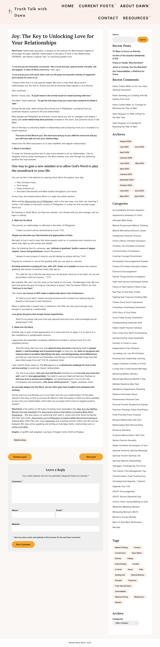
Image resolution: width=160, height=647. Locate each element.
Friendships (117, 307)
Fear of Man (134, 292)
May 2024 (124, 196)
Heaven (129, 327)
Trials (130, 476)
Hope (130, 338)
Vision (123, 501)
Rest (128, 425)
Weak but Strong (121, 597)
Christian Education (136, 241)
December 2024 (127, 180)
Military (126, 374)
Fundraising (129, 307)
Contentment (120, 553)
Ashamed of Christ (133, 215)
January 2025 (126, 174)
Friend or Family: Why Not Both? (127, 63)
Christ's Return (119, 241)
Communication (119, 251)
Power (130, 569)
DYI (122, 266)
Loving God (118, 368)
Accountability (119, 210)
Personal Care (132, 399)
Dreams (116, 266)
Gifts (114, 312)
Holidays (138, 327)
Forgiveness (136, 302)
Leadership (131, 358)
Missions (128, 379)
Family (145, 281)
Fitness (115, 302)
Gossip (128, 317)
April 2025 (124, 169)
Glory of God (124, 312)
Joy (124, 353)
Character (128, 235)
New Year (134, 384)
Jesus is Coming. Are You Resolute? (129, 67)
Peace (134, 394)
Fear (114, 292)
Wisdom (136, 507)
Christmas (140, 246)
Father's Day (140, 287)
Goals (133, 312)
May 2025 (139, 163)
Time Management (133, 471)
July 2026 (124, 147)
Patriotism (126, 394)
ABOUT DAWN (134, 6)
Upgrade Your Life (121, 486)
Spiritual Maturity (120, 460)
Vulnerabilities (120, 591)
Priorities (122, 414)
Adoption (140, 210)
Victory (115, 501)
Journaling (117, 353)
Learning (141, 358)
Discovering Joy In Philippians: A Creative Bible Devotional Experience (64, 418)
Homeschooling (119, 338)
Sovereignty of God (138, 445)
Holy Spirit (129, 333)
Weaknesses (139, 597)
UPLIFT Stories (119, 496)
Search (115, 34)
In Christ (125, 343)
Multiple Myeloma (120, 384)
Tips (144, 471)
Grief (139, 322)
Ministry (134, 374)
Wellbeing (127, 507)
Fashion (130, 287)
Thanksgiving (129, 466)
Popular (144, 404)
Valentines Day (134, 496)
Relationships (20, 440)
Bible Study (127, 220)
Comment (17, 481)
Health (122, 327)
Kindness (139, 353)
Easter (127, 266)
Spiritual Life (134, 455)
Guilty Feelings (120, 564)
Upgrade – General (136, 481)
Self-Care (139, 435)
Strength (118, 580)
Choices (137, 235)
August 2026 (125, 141)
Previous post (19, 457)
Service (123, 440)
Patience (116, 394)
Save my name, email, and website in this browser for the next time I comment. (47, 537)
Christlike (130, 246)
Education (135, 266)
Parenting (140, 389)
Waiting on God (140, 501)
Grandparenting (119, 322)
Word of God (118, 522)
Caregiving (117, 235)
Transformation (119, 476)
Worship (116, 527)
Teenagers (117, 466)
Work (127, 522)
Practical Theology (121, 409)
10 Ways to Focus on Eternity (126, 51)
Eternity (130, 276)
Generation (140, 307)
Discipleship (118, 261)
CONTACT (108, 18)
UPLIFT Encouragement (123, 491)
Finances (129, 297)
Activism (131, 210)
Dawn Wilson (137, 553)
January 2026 (126, 158)
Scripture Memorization (123, 435)
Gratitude (132, 322)
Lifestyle (124, 363)
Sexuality (132, 440)
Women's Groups (120, 517)
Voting (129, 501)
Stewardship (135, 460)
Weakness (117, 507)
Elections (116, 271)
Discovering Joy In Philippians (38, 201)
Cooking (116, 256)
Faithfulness (135, 281)
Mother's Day (139, 379)
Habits (115, 327)
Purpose (137, 414)
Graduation (137, 317)
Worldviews (136, 522)
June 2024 (139, 191)
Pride (114, 414)
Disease (144, 261)
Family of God (119, 287)
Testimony (132, 580)
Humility (116, 343)
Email (59, 510)
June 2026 (139, 147)
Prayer (145, 409)
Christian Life (118, 246)
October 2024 (126, 185)
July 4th (131, 353)
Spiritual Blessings (138, 450)
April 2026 (124, 152)
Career (143, 230)
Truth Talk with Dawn (30, 12)
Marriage (142, 368)
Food (128, 302)
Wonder (132, 517)
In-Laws (133, 343)
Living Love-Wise (20, 427)
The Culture (118, 471)
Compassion (134, 251)
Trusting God (139, 476)
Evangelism (140, 276)
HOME (68, 6)
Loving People (131, 368)
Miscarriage (118, 379)
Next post (91, 457)
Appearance (118, 215)
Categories (117, 619)
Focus (122, 302)
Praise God (136, 409)
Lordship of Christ (137, 363)
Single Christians (120, 445)
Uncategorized (119, 481)
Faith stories (123, 281)
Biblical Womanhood (122, 230)
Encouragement (129, 271)
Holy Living (117, 333)
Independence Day (121, 348)
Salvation (126, 430)
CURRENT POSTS (96, 6)
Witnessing (117, 512)
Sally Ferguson (119, 114)
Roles (140, 425)
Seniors (116, 440)
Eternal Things (119, 276)
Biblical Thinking (140, 225)
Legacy (115, 363)
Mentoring (117, 374)
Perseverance (118, 399)
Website (16, 524)
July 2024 (124, 191)
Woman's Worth (130, 512)
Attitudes (116, 220)
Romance (116, 430)
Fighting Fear (118, 297)
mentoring (50, 421)
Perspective (134, 404)
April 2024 (139, 196)
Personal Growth (120, 404)
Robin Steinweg (119, 95)
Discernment (136, 256)
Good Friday (118, 317)
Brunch (135, 230)
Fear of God (122, 292)
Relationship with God (130, 420)
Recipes (116, 420)
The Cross (141, 466)
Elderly (144, 266)
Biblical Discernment (122, 225)
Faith (114, 281)
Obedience (117, 389)
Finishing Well (140, 297)
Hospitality (139, 338)
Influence (135, 348)
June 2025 (124, 163)
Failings (130, 558)
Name (15, 510)
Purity (129, 414)
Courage (125, 256)
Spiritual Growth (120, 455)
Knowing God (118, 358)
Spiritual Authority (121, 450)
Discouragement (132, 261)
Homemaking (140, 333)
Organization (129, 389)
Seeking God (120, 575)
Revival (133, 425)
